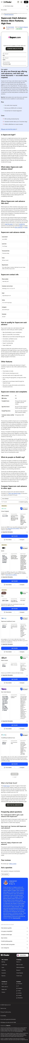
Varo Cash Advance (6, 692)
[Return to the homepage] (7, 2)
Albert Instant (4, 660)
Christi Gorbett (11, 27)
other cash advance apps (14, 493)
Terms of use (3, 1008)
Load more (14, 774)
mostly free (22, 224)
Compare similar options (14, 48)
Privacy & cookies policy (6, 1012)
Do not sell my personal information (8, 1019)
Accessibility (3, 1015)
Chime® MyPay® (5, 511)
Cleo (2, 596)
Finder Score (6, 785)
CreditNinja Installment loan (8, 737)
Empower (20, 227)
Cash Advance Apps (9, 6)
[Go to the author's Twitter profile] (14, 884)
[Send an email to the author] (10, 884)
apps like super (9, 224)
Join (26, 2)
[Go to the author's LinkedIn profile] (12, 884)
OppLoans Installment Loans (8, 621)
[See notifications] (21, 2)
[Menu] (1, 2)
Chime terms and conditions (13, 528)
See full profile (16, 918)
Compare (22, 539)
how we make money (19, 1031)
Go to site (14, 536)
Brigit (26, 227)
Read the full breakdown (14, 805)
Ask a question (5, 874)
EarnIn (20, 225)
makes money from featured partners (11, 13)
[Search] (18, 2)
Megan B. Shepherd (23, 27)
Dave (16, 227)
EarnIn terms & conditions (11, 574)
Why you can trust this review (8, 129)
